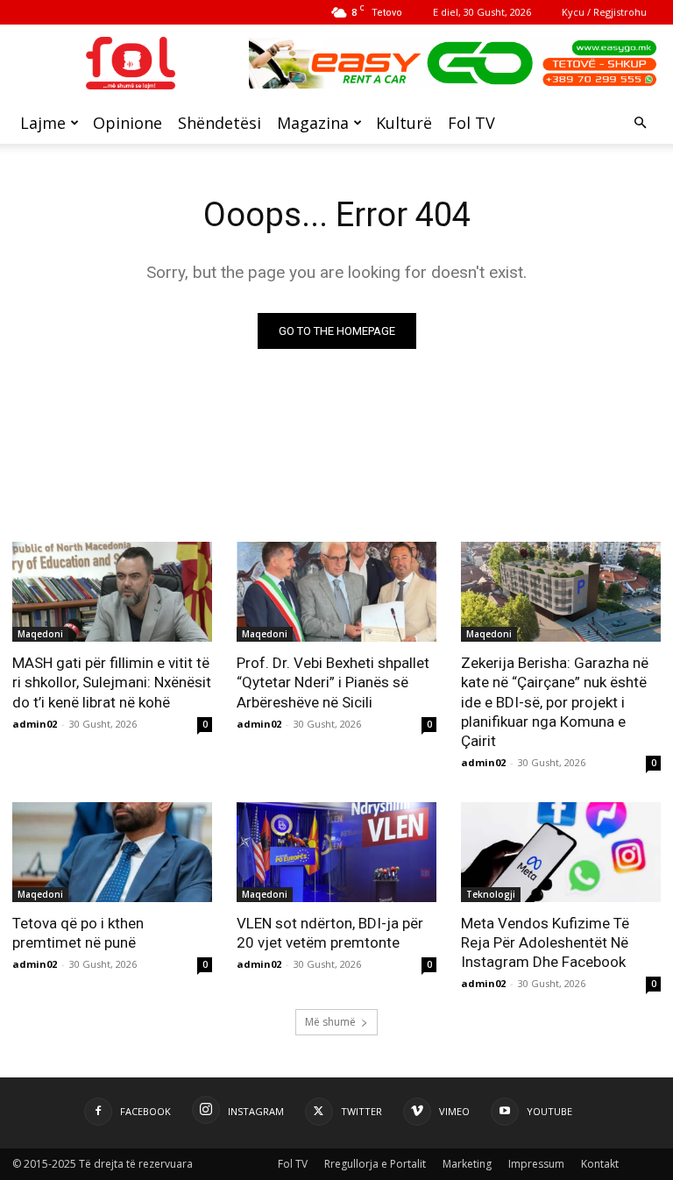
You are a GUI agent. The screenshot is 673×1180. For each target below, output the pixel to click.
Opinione (127, 122)
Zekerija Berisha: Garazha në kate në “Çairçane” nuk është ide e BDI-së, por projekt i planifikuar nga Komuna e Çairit (554, 701)
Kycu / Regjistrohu (604, 11)
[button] (640, 123)
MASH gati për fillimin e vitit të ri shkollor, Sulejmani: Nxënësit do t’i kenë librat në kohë (111, 682)
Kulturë (404, 122)
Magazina (313, 122)
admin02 (34, 723)
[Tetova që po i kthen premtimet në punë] (112, 852)
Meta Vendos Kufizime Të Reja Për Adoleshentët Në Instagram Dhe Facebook (545, 942)
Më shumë (330, 1021)
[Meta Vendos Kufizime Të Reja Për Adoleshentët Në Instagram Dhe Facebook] (561, 852)
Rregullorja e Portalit (375, 1163)
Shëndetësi (219, 122)
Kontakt (600, 1163)
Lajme (43, 122)
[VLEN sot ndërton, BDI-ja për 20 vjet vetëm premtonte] (336, 852)
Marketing (467, 1163)
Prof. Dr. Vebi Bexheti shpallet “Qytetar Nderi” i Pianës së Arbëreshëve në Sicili (333, 682)
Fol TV (471, 122)
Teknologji (490, 894)
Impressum (536, 1163)
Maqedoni (40, 634)
